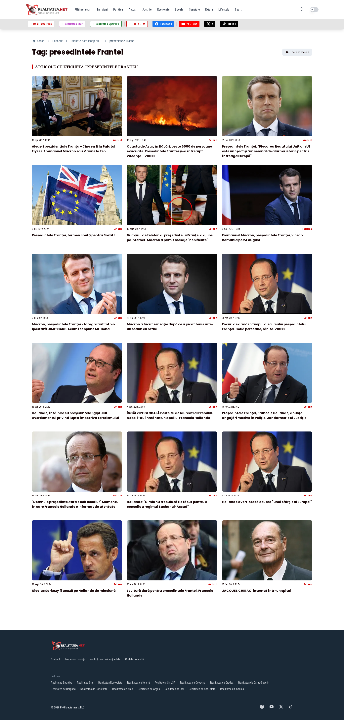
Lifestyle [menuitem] (223, 9)
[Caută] (302, 9)
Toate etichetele (299, 52)
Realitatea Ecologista (110, 682)
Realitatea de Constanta (94, 689)
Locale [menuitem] (179, 9)
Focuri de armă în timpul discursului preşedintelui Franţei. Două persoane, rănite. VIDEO (264, 326)
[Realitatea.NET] (47, 10)
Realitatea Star (85, 682)
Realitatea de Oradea (222, 682)
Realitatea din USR (165, 682)
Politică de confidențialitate (105, 659)
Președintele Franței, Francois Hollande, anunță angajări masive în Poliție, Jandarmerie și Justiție (264, 415)
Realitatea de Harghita (63, 689)
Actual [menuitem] (133, 9)
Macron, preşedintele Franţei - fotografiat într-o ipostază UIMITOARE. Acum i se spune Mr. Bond (73, 326)
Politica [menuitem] (118, 9)
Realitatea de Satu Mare (202, 689)
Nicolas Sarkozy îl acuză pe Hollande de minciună (74, 590)
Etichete (57, 41)
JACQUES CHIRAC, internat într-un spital (256, 590)
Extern (213, 140)
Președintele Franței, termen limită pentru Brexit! (73, 235)
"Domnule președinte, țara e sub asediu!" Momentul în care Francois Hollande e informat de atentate (75, 504)
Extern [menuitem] (209, 9)
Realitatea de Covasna (192, 682)
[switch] (314, 9)
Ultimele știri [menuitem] (83, 9)
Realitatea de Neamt (138, 682)
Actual (117, 140)
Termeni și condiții (75, 659)
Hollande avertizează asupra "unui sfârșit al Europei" (267, 502)
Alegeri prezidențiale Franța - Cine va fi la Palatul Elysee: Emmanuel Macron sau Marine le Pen (73, 149)
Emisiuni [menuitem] (102, 9)
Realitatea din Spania (232, 689)
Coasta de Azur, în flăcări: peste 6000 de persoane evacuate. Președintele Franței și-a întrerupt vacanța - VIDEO (169, 151)
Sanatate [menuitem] (194, 9)
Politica (307, 229)
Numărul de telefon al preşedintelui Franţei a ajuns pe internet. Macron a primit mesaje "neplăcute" (170, 237)
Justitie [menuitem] (147, 9)
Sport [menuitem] (238, 9)
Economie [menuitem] (163, 9)
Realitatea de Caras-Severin (253, 682)
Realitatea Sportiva (61, 682)
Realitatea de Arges (149, 689)
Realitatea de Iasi (174, 689)
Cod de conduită (134, 659)
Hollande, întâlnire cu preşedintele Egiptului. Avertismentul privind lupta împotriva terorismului (75, 415)
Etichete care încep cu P (86, 41)
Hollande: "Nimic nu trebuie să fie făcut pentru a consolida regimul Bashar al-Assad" (167, 504)
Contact (55, 659)
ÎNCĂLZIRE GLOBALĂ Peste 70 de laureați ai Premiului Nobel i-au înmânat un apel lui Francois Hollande (170, 415)
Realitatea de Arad (122, 689)
